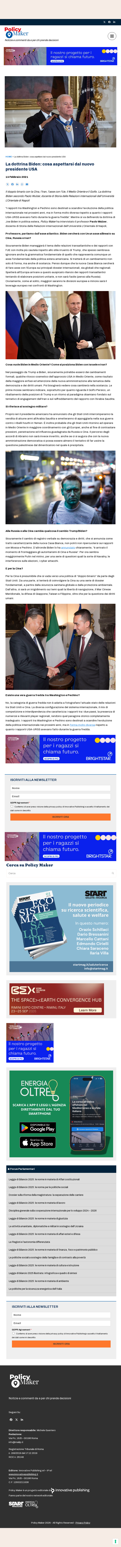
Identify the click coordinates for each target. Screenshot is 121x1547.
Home (9, 157)
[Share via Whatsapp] (22, 184)
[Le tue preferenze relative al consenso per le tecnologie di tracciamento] (115, 1541)
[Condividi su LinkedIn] (17, 184)
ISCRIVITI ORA (60, 817)
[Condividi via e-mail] (27, 184)
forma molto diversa (82, 724)
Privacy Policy (82, 1523)
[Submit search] (113, 873)
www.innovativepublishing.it (23, 1474)
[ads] (60, 64)
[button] (112, 36)
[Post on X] (8, 184)
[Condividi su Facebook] (12, 184)
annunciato (68, 547)
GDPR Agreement (20, 803)
